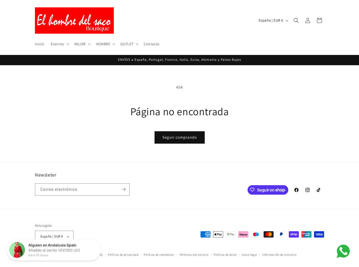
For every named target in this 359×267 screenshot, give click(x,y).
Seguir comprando (179, 137)
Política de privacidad (123, 254)
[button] (59, 43)
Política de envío (225, 254)
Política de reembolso (159, 254)
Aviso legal (249, 254)
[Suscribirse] (123, 189)
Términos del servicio (194, 254)
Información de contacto (279, 254)
